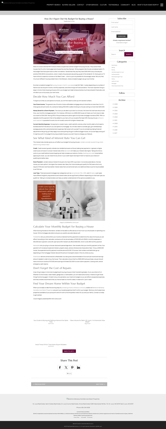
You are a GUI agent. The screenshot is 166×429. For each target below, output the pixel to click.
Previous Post (39, 384)
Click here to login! (122, 43)
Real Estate (114, 65)
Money (113, 79)
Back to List (68, 351)
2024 (115, 110)
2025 (115, 107)
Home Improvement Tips (117, 86)
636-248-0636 (85, 407)
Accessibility (83, 417)
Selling (113, 67)
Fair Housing (89, 417)
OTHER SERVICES (92, 5)
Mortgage (114, 83)
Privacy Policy (76, 417)
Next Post (100, 384)
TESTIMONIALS (113, 5)
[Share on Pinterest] (72, 367)
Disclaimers (92, 426)
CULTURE (103, 5)
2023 (115, 114)
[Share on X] (66, 367)
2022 (115, 117)
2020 (116, 123)
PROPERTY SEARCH (54, 5)
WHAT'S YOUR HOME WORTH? (148, 5)
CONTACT (80, 5)
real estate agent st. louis (118, 72)
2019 (115, 127)
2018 (115, 130)
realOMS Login (98, 426)
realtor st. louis (115, 81)
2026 (116, 104)
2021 (115, 120)
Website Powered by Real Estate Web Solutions (83, 423)
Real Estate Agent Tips (117, 76)
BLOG (134, 5)
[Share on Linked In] (78, 367)
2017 (115, 133)
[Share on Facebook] (59, 367)
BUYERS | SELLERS (68, 5)
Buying (69, 373)
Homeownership (115, 74)
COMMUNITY (125, 5)
